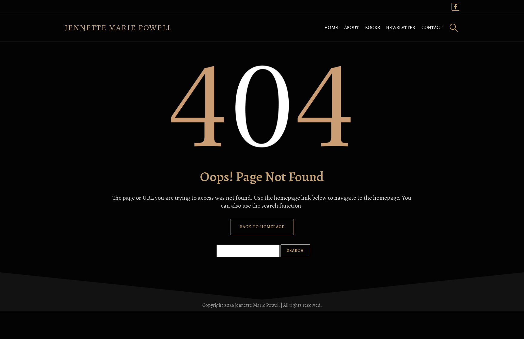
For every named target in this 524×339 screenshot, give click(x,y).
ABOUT (351, 27)
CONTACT (432, 27)
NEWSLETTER (400, 27)
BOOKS (372, 27)
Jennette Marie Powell (118, 27)
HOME (331, 27)
